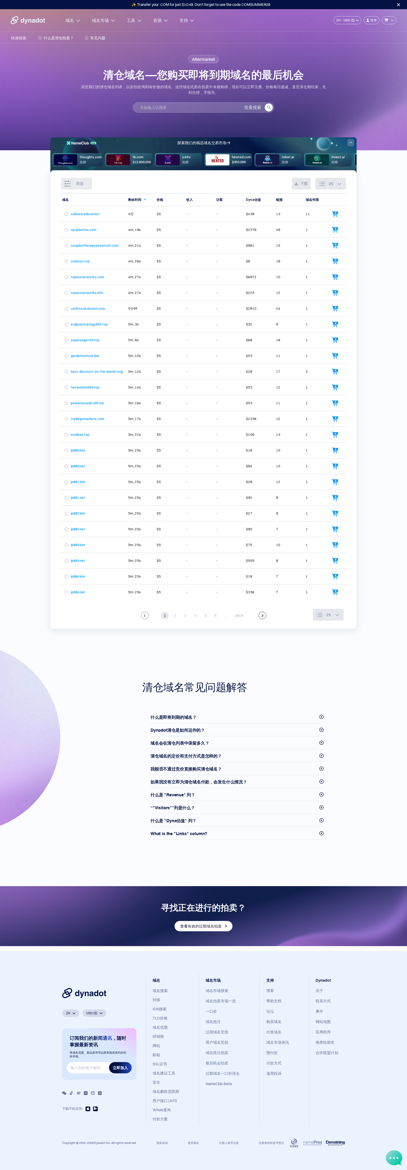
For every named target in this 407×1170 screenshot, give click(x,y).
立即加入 (120, 1067)
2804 (239, 615)
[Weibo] (79, 1093)
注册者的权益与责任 (271, 1143)
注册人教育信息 (229, 1143)
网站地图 (323, 1021)
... (226, 615)
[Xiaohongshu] (86, 1093)
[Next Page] (262, 615)
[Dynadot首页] (28, 20)
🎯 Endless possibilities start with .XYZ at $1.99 (201, 4)
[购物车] (389, 20)
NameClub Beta (219, 1083)
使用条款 (193, 1143)
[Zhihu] (100, 1093)
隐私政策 (162, 1143)
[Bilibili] (93, 1093)
